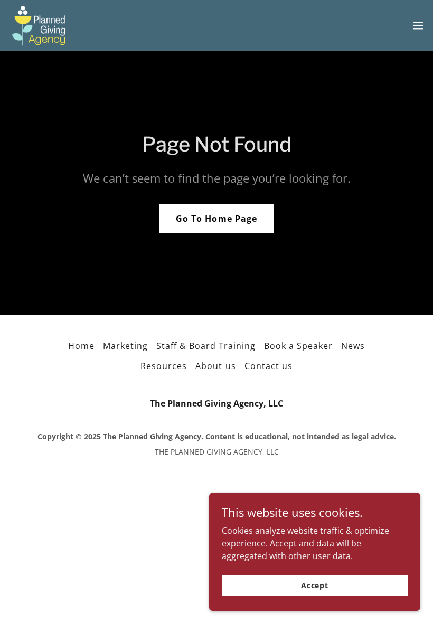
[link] (38, 25)
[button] (418, 25)
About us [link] (215, 366)
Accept (314, 585)
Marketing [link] (125, 346)
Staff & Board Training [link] (206, 346)
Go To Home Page (216, 218)
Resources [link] (163, 366)
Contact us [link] (268, 366)
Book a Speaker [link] (298, 346)
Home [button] (81, 346)
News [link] (353, 346)
